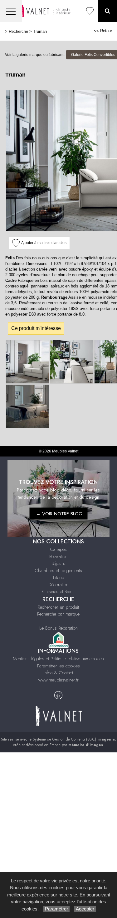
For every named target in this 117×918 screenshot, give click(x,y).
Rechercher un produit (58, 607)
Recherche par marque (58, 614)
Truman (40, 31)
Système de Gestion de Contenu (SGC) (74, 739)
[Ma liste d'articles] (89, 11)
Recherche (18, 31)
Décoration (58, 584)
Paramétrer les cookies (58, 665)
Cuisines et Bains (58, 591)
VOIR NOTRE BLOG (62, 513)
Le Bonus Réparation (58, 628)
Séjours (58, 563)
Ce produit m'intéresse (36, 328)
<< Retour (103, 30)
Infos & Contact (58, 672)
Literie (58, 577)
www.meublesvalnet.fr (58, 679)
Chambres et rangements (58, 570)
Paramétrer (56, 908)
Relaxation (58, 556)
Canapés (58, 549)
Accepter (85, 908)
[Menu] (11, 11)
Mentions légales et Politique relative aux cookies (58, 658)
